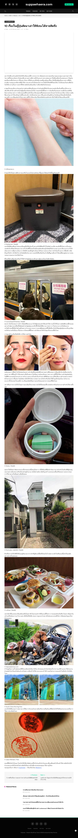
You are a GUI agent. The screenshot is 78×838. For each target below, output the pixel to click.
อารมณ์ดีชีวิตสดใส (9, 21)
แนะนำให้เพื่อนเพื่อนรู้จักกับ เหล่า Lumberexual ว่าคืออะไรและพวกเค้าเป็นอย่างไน (43, 808)
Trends (28, 11)
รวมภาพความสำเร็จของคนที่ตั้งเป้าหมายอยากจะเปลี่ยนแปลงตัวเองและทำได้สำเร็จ (43, 802)
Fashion (35, 11)
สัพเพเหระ (39, 768)
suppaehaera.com (39, 4)
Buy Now (49, 11)
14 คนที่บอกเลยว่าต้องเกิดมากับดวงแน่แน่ (33, 790)
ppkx (7, 29)
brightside (22, 768)
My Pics (42, 11)
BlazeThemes (53, 832)
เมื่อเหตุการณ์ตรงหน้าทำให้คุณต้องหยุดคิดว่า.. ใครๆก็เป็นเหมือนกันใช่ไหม (41, 796)
